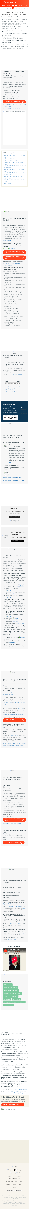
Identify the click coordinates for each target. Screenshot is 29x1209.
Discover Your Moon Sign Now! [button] (12, 819)
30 (16, 391)
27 (10, 391)
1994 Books (21, 1002)
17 (16, 8)
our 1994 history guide (21, 1089)
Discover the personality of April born (13, 714)
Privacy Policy (10, 1190)
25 (6, 391)
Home (9, 1176)
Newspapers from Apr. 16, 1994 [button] (12, 257)
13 (4, 8)
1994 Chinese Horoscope (10, 996)
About (14, 1184)
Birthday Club (18, 1181)
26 (8, 391)
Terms (14, 1187)
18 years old (6, 904)
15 (10, 8)
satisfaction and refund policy (13, 108)
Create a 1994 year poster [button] (12, 101)
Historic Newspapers (14, 1178)
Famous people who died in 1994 (12, 477)
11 (6, 388)
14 (7, 8)
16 (16, 388)
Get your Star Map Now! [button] (12, 842)
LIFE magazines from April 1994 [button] (12, 252)
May (20, 5)
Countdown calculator (15, 923)
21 (27, 8)
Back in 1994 (7, 183)
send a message (14, 516)
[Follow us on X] (15, 1170)
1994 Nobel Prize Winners (11, 990)
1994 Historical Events (10, 987)
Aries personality (7, 702)
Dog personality (14, 735)
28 (12, 391)
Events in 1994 (7, 240)
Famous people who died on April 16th (13, 480)
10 (18, 386)
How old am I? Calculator (14, 906)
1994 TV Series (16, 999)
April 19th (20, 708)
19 (21, 8)
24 (18, 389)
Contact (20, 1184)
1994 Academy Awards (10, 1002)
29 (14, 391)
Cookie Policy (18, 1190)
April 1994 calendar (17, 374)
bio (10, 462)
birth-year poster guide (19, 1093)
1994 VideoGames (8, 1005)
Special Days (9, 1181)
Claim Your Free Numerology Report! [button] (11, 720)
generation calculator (13, 939)
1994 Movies (7, 999)
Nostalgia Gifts (17, 1176)
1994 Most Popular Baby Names (12, 993)
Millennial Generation (18, 933)
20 (24, 8)
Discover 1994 (8, 984)
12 (1, 8)
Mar (8, 5)
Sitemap (8, 1184)
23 (16, 389)
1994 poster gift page (12, 1091)
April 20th (21, 710)
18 (18, 8)
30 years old (13, 904)
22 (14, 389)
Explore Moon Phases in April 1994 (12, 823)
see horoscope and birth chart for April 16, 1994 (10, 417)
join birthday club (17, 540)
